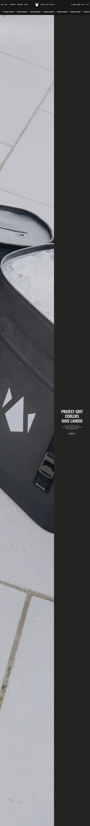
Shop (6, 4)
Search (74, 4)
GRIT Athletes (20, 4)
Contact (26, 4)
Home (2, 4)
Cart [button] (88, 4)
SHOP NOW (71, 433)
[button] (59, 423)
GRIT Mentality (13, 4)
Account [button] (79, 4)
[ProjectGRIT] (45, 5)
